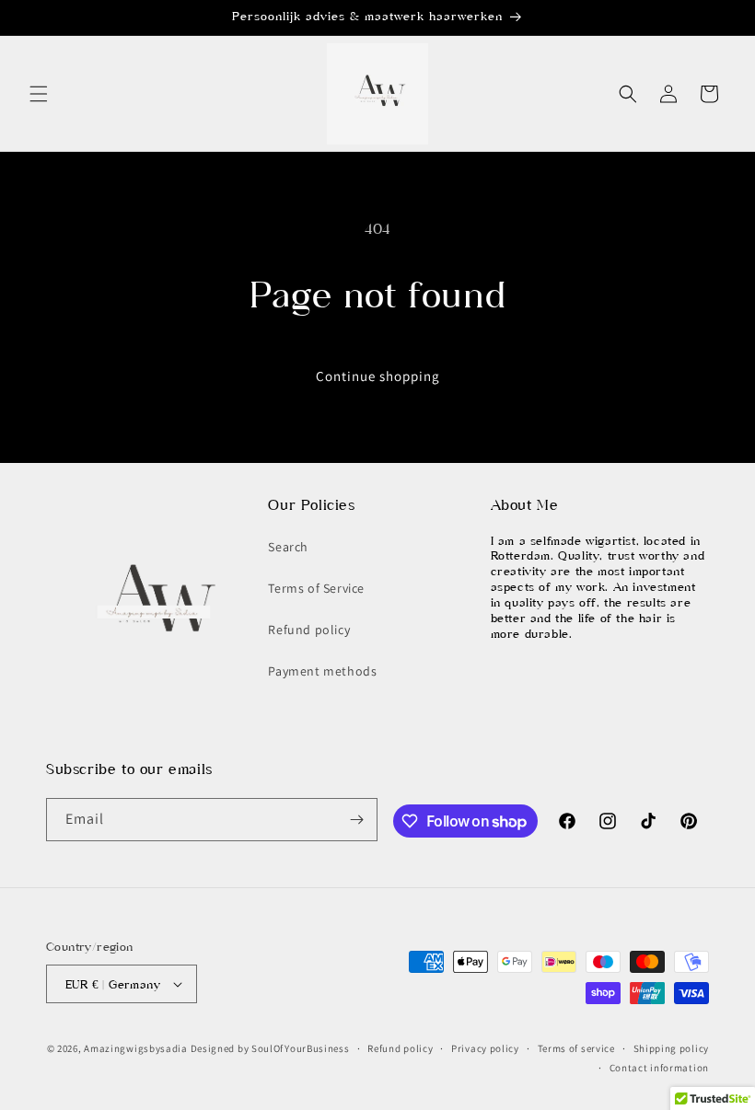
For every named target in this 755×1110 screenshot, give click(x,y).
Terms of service (576, 1048)
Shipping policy (671, 1048)
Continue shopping (378, 376)
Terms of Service (316, 588)
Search (288, 546)
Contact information (659, 1067)
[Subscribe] (356, 819)
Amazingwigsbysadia (136, 1048)
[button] (38, 94)
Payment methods (322, 671)
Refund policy (309, 629)
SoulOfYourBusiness (300, 1048)
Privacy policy (485, 1048)
